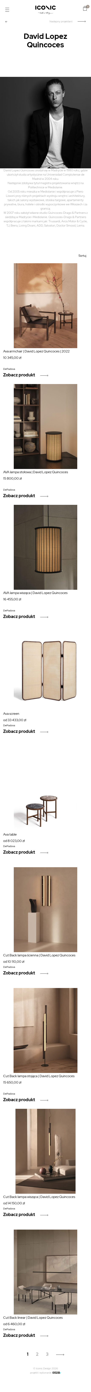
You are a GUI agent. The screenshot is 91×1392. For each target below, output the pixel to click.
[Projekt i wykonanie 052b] (56, 1372)
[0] (85, 8)
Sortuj (82, 256)
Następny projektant (61, 21)
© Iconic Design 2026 (45, 1368)
